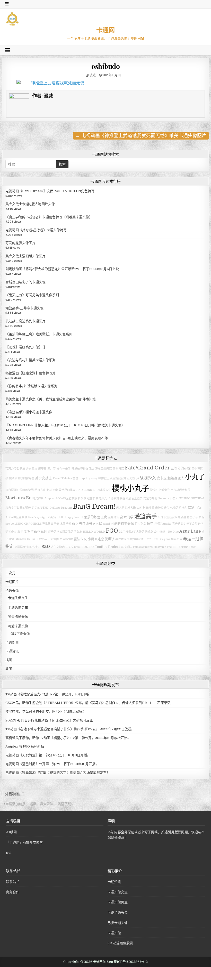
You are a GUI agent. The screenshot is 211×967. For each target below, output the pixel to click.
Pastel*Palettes (62, 478)
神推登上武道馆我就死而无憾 (116, 478)
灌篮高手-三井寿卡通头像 (24, 308)
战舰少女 (147, 477)
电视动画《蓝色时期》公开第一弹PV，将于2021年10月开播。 (52, 764)
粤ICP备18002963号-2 (131, 962)
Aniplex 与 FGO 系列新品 (24, 746)
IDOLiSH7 (87, 547)
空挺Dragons (161, 539)
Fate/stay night (37, 517)
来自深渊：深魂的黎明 (19, 490)
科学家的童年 (86, 498)
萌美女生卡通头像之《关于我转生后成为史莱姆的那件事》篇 (50, 399)
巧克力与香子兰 (15, 468)
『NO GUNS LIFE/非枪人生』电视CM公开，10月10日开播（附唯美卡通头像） (65, 425)
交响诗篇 (118, 468)
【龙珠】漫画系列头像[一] (25, 347)
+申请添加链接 (14, 804)
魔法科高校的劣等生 (21, 478)
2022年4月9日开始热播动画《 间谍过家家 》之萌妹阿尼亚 (49, 720)
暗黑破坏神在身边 (83, 468)
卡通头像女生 (18, 598)
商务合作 (12, 892)
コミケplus (73, 547)
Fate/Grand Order (147, 468)
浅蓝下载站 (66, 804)
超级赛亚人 (176, 478)
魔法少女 (80, 539)
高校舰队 (126, 547)
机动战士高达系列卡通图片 (25, 321)
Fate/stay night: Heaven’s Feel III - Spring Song (164, 547)
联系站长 (12, 882)
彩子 (20, 531)
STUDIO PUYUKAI (191, 498)
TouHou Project (107, 547)
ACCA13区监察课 (16, 517)
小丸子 (195, 477)
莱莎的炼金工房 (95, 517)
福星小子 (192, 517)
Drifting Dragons (60, 507)
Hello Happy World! (70, 517)
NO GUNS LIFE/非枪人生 (94, 490)
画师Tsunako (162, 523)
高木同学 (127, 517)
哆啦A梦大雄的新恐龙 (139, 531)
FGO (112, 530)
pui (8, 853)
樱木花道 (176, 539)
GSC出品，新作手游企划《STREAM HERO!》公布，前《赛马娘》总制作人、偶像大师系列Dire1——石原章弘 (88, 703)
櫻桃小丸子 (130, 488)
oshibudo (105, 66)
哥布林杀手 (64, 468)
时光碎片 (38, 498)
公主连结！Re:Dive (166, 531)
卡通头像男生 (18, 607)
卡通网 (105, 30)
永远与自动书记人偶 (87, 523)
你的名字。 (34, 547)
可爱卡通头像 (18, 626)
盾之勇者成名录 (126, 507)
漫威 (93, 75)
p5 (137, 478)
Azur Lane (190, 531)
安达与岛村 (150, 498)
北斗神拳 (52, 490)
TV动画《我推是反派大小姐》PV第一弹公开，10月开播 (47, 694)
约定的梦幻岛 (40, 507)
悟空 (150, 523)
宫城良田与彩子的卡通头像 (25, 282)
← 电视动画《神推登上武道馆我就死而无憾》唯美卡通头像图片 (140, 135)
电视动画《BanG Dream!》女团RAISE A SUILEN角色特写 (49, 191)
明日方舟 (40, 490)
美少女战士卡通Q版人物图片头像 (30, 204)
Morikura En (18, 497)
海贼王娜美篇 (103, 468)
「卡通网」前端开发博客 (24, 842)
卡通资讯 (12, 651)
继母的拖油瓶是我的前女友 (65, 531)
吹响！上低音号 (160, 490)
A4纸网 (11, 832)
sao (45, 546)
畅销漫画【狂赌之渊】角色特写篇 (30, 373)
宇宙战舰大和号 (180, 490)
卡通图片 (12, 582)
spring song (90, 478)
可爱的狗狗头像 (122, 523)
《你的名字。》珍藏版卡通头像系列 (31, 386)
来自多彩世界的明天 (18, 507)
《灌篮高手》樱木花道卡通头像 (28, 412)
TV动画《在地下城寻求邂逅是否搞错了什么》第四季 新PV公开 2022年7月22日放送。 (70, 729)
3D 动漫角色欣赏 (120, 943)
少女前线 (31, 468)
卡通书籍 (113, 498)
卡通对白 (12, 642)
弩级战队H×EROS (26, 539)
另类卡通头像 (18, 617)
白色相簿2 (66, 539)
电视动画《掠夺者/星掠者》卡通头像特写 (36, 230)
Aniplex (50, 498)
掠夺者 (42, 468)
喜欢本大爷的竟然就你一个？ (133, 539)
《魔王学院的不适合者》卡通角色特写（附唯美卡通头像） (48, 217)
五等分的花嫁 (181, 468)
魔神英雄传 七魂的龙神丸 (171, 507)
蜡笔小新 (194, 507)
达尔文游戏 (58, 547)
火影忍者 (20, 547)
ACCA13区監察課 (66, 498)
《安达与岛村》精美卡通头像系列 (30, 360)
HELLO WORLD (94, 531)
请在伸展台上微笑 (131, 498)
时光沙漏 (148, 507)
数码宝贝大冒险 (49, 539)
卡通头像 (12, 590)
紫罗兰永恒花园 (35, 531)
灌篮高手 (145, 516)
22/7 (122, 531)
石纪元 (52, 517)
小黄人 (174, 498)
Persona (163, 498)
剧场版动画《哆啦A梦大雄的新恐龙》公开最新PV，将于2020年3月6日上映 (62, 269)
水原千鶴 (65, 523)
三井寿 (51, 468)
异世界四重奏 (50, 523)
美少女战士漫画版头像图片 (25, 256)
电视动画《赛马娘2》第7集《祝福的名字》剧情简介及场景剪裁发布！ (57, 773)
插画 (8, 660)
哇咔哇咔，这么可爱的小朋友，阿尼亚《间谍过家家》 (45, 711)
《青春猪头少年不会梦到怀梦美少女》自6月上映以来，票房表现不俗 (56, 438)
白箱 (139, 507)
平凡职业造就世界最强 (172, 517)
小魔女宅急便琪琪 (101, 539)
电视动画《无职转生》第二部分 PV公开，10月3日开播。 (47, 755)
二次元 (10, 573)
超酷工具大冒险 (41, 804)
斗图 (8, 669)
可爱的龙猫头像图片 (20, 243)
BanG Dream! (94, 506)
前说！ (77, 478)
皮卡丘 (162, 478)
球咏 (12, 539)
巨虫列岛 (140, 523)
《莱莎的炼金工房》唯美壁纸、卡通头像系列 (38, 334)
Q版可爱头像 (20, 634)
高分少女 (101, 498)
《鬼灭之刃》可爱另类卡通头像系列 (32, 295)
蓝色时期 (113, 517)
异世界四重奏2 (68, 490)
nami (106, 523)
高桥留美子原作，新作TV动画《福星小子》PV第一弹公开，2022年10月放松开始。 (68, 738)
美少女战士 (43, 478)
